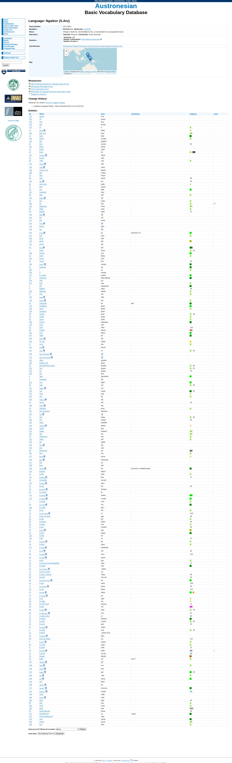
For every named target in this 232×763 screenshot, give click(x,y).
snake (41, 429)
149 (30, 374)
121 (30, 394)
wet (40, 682)
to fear (41, 533)
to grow (42, 542)
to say (41, 583)
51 (30, 599)
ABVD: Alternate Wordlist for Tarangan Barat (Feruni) (50, 84)
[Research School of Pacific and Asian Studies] (13, 99)
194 (30, 264)
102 (30, 371)
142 (30, 259)
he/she (41, 253)
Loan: (216, 114)
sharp (41, 402)
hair (40, 248)
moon (41, 309)
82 (30, 184)
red (40, 374)
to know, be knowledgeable (49, 563)
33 (30, 566)
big (40, 141)
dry (40, 182)
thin (40, 460)
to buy (41, 486)
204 (30, 198)
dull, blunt (43, 184)
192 (30, 122)
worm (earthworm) (46, 716)
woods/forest (44, 714)
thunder (42, 471)
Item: (103, 114)
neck (41, 327)
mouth (41, 317)
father (41, 209)
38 (30, 489)
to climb (42, 496)
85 (30, 492)
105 (30, 442)
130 (30, 434)
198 (30, 665)
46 (30, 589)
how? (41, 265)
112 (30, 388)
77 (30, 586)
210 (30, 357)
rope (41, 385)
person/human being (47, 366)
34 (30, 510)
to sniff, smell (44, 604)
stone (41, 439)
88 (30, 613)
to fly (41, 538)
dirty (41, 175)
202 (30, 414)
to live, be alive (44, 572)
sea (40, 396)
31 (30, 659)
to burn (42, 483)
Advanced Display (11, 44)
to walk (42, 648)
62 (30, 451)
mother (42, 314)
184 (30, 253)
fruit (40, 236)
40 (30, 524)
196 (30, 508)
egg (40, 195)
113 (30, 155)
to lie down (43, 569)
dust (41, 187)
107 (30, 716)
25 (30, 327)
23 (30, 149)
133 (30, 368)
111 (30, 220)
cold (41, 167)
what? (41, 685)
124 (30, 396)
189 (30, 697)
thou (41, 465)
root (40, 382)
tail (40, 442)
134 (30, 471)
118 (30, 241)
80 (30, 610)
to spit (41, 607)
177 (30, 463)
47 (30, 654)
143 (30, 218)
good (41, 238)
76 (30, 572)
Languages (8, 38)
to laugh (42, 566)
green (41, 244)
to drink (42, 524)
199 (30, 468)
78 (30, 513)
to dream (42, 522)
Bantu (134, 1)
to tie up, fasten (44, 639)
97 (30, 144)
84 (30, 577)
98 (30, 195)
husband (42, 267)
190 (30, 360)
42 (30, 624)
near (41, 325)
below (41, 139)
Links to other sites (11, 26)
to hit (41, 551)
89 (30, 554)
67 (30, 592)
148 (30, 694)
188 (30, 685)
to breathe (43, 480)
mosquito (42, 311)
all (40, 119)
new (41, 333)
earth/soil (42, 192)
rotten (41, 388)
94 (30, 636)
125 (30, 391)
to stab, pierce (44, 616)
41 (30, 474)
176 (30, 139)
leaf (40, 283)
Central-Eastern (93, 46)
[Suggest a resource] (38, 94)
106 (30, 429)
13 (30, 130)
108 (30, 300)
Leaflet (66, 71)
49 (30, 569)
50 (30, 522)
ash (40, 125)
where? (42, 692)
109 (30, 311)
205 (30, 339)
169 (30, 719)
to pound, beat (44, 581)
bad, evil (42, 133)
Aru (121, 46)
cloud (41, 164)
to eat (41, 527)
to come (42, 502)
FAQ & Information (11, 28)
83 (30, 651)
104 (30, 206)
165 (30, 133)
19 (30, 408)
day (40, 173)
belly (41, 136)
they (41, 453)
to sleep (42, 601)
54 (30, 303)
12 (30, 417)
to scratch (42, 587)
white (41, 694)
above (41, 117)
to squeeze (43, 613)
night (41, 336)
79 (30, 437)
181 (30, 691)
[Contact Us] (131, 760)
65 (30, 385)
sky (40, 420)
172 (30, 495)
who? (41, 698)
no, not (41, 342)
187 (30, 453)
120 (30, 439)
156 (30, 460)
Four (41, 233)
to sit (41, 599)
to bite (41, 474)
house (41, 261)
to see (41, 589)
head (41, 256)
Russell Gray (125, 760)
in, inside (42, 275)
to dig (41, 519)
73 (30, 621)
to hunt (41, 558)
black (41, 147)
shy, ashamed (44, 411)
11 (30, 187)
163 (30, 333)
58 (30, 703)
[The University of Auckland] (13, 73)
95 (30, 530)
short (41, 406)
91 (30, 486)
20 (30, 563)
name (41, 319)
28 (30, 480)
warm (41, 669)
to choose (43, 492)
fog (40, 229)
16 (30, 278)
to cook (42, 505)
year (41, 719)
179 (30, 325)
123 (30, 536)
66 (30, 639)
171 (30, 547)
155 (30, 297)
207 (30, 662)
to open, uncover (45, 575)
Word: (41, 114)
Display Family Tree (11, 58)
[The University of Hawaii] (13, 86)
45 (30, 201)
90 (30, 519)
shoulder (42, 408)
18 (30, 158)
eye (40, 201)
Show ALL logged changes (55, 103)
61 (30, 261)
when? (41, 688)
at (40, 127)
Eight (41, 198)
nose (41, 344)
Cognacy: (193, 114)
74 (30, 560)
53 (30, 366)
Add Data (7, 53)
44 (30, 544)
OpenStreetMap (110, 71)
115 (30, 382)
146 (30, 125)
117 (30, 236)
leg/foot (42, 289)
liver (41, 294)
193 (30, 273)
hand (41, 250)
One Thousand (44, 358)
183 (30, 465)
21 (30, 633)
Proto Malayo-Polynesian (90, 39)
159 (30, 700)
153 (30, 141)
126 (30, 281)
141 (30, 682)
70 (30, 596)
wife (40, 703)
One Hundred (44, 354)
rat (40, 371)
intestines (42, 278)
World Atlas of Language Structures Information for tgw (50, 92)
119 (30, 192)
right (41, 376)
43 (30, 190)
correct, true (43, 170)
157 (30, 456)
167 (30, 336)
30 (30, 317)
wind (41, 706)
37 (30, 527)
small (41, 423)
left (40, 286)
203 (30, 400)
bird (40, 144)
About (6, 22)
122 (30, 672)
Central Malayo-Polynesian (109, 46)
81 (30, 402)
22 (30, 533)
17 (30, 294)
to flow (41, 536)
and (40, 122)
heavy (41, 259)
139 (30, 167)
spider (41, 431)
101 (30, 538)
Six (40, 415)
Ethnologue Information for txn (42, 87)
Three (41, 469)
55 (30, 711)
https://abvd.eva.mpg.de (104, 1)
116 (30, 226)
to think (42, 633)
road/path (42, 379)
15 (30, 152)
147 (30, 147)
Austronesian (119, 1)
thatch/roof (43, 451)
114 (30, 283)
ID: (30, 114)
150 (30, 722)
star (40, 434)
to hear (42, 544)
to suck (42, 624)
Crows (128, 1)
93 (30, 580)
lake (41, 281)
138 (30, 669)
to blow (42, 477)
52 (30, 619)
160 (30, 363)
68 (30, 330)
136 (30, 706)
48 (30, 601)
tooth (41, 659)
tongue (42, 656)
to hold (41, 554)
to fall (41, 530)
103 (30, 306)
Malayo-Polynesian (80, 46)
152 (30, 423)
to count (42, 508)
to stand (42, 619)
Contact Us (8, 30)
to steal (42, 621)
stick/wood (43, 437)
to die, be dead (44, 516)
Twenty (42, 662)
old (40, 348)
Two (40, 666)
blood (41, 149)
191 (30, 119)
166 (30, 170)
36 (30, 607)
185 (30, 675)
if (39, 273)
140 (30, 181)
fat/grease (43, 206)
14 (30, 136)
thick (41, 457)
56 (30, 161)
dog (40, 178)
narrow (42, 322)
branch (42, 155)
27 (30, 344)
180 (30, 204)
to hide (41, 548)
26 (30, 248)
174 (30, 275)
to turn (41, 642)
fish (40, 220)
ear (40, 190)
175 (30, 117)
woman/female (44, 711)
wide (41, 700)
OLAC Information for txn (40, 89)
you (40, 725)
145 (30, 426)
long (41, 297)
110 (30, 431)
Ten (40, 445)
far (40, 204)
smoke (41, 426)
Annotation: (135, 114)
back (41, 131)
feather (42, 212)
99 (30, 212)
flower (41, 226)
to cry (41, 510)
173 (30, 127)
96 (30, 178)
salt (40, 391)
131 (30, 164)
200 (30, 233)
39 (30, 505)
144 (30, 483)
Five (41, 224)
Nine (41, 339)
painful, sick (43, 363)
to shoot (42, 596)
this (40, 463)
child (41, 161)
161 (30, 411)
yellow (41, 722)
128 (30, 420)
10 (30, 175)
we (40, 676)
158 (30, 322)
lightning (42, 291)
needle (42, 330)
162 (30, 347)
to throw (42, 636)
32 (30, 656)
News (6, 34)
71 (30, 616)
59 (30, 314)
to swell (42, 627)
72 (30, 551)
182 (30, 270)
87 (30, 627)
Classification (9, 46)
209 (30, 354)
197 (30, 351)
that (40, 448)
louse (41, 301)
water (41, 672)
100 (30, 708)
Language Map (9, 48)
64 (30, 583)
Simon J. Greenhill (107, 760)
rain (40, 368)
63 (30, 319)
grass (41, 241)
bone (41, 152)
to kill (41, 560)
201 (30, 223)
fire (40, 218)
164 (30, 238)
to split (41, 610)
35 (30, 645)
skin (40, 417)
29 (30, 604)
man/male (43, 303)
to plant (42, 577)
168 (30, 173)
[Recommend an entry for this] (102, 198)
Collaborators (9, 24)
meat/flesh (43, 306)
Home (6, 20)
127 (30, 714)
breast (41, 158)
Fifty (40, 215)
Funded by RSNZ (13, 120)
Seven (41, 400)
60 (30, 209)
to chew (42, 489)
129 (30, 309)
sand (41, 394)
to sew (41, 593)
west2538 (86, 29)
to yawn (42, 654)
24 (30, 256)
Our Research (9, 32)
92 (30, 575)
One (41, 351)
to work (42, 651)
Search (6, 42)
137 (30, 477)
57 (30, 267)
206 (30, 445)
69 (30, 558)
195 (30, 342)
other (41, 360)
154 (30, 406)
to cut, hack (43, 514)
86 (30, 541)
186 (30, 725)
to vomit (42, 645)
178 (30, 448)
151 (30, 244)
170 (30, 688)
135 (30, 291)
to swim (42, 630)
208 (30, 215)
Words (6, 40)
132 (30, 229)
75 (30, 516)
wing (41, 708)
